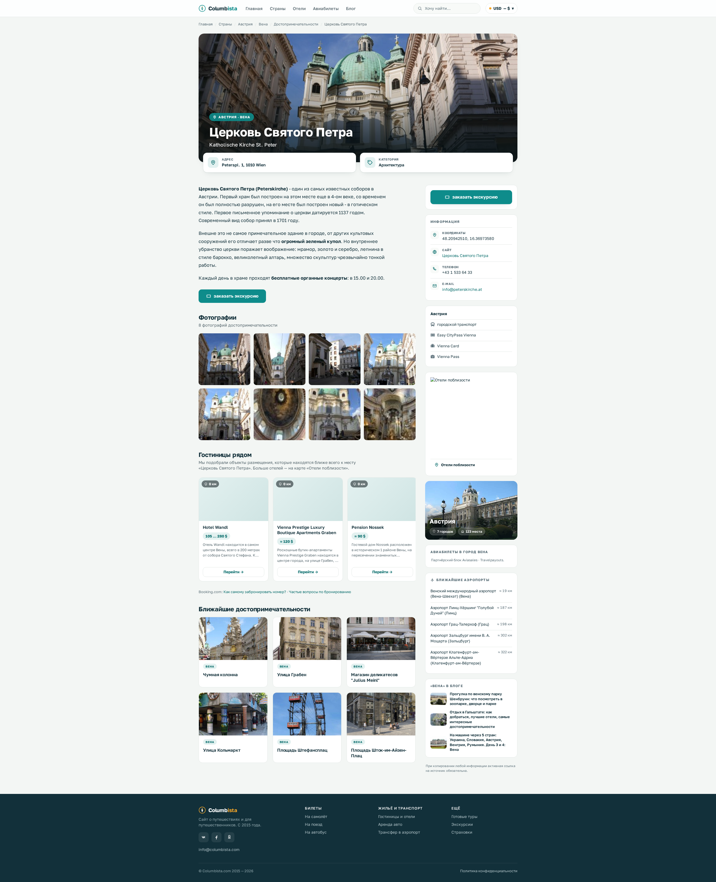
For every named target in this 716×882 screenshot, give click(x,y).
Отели (299, 8)
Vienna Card (448, 345)
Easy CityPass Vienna (456, 335)
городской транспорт (457, 324)
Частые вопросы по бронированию (320, 591)
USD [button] (503, 8)
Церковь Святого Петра (465, 255)
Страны (278, 8)
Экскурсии (462, 824)
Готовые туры (464, 816)
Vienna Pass (448, 356)
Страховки (461, 832)
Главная (254, 8)
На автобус (316, 832)
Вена (263, 24)
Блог (351, 8)
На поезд (313, 824)
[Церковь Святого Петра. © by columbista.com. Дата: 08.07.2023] (279, 414)
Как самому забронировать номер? (254, 591)
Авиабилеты (326, 8)
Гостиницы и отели (396, 816)
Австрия (245, 24)
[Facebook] (216, 837)
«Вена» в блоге (446, 685)
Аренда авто (390, 824)
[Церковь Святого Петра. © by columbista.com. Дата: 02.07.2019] (224, 359)
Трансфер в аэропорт (399, 832)
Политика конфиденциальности (488, 871)
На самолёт (316, 816)
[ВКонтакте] (204, 837)
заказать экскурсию (236, 295)
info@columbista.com (219, 849)
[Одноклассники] (229, 837)
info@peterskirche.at (462, 289)
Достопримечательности (296, 24)
